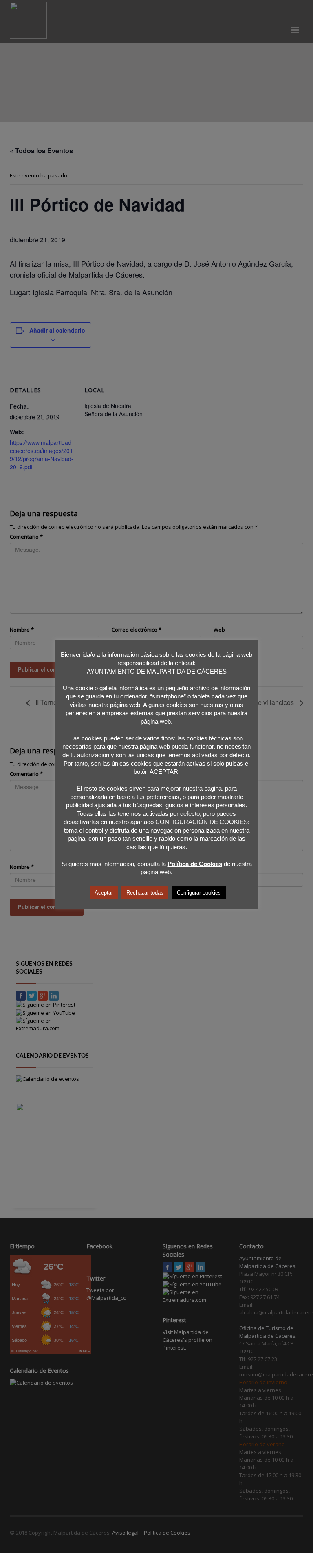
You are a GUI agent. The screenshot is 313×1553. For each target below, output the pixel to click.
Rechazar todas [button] (144, 893)
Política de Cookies (195, 863)
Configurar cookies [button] (199, 893)
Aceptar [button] (104, 893)
